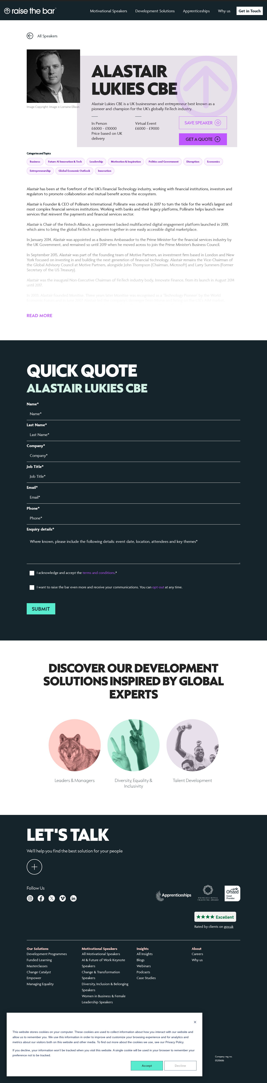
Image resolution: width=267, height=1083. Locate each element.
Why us (224, 10)
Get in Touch (250, 10)
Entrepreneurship (40, 171)
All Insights (145, 954)
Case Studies (146, 978)
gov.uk (228, 926)
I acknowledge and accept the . (77, 573)
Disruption (192, 161)
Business (35, 161)
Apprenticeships (196, 10)
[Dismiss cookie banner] (195, 1022)
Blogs (141, 960)
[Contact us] (34, 867)
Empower (34, 978)
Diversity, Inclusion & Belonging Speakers (105, 987)
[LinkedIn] (73, 899)
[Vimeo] (62, 899)
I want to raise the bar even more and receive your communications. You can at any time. (109, 587)
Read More (39, 315)
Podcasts (143, 972)
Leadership (96, 161)
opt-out (158, 587)
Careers (197, 954)
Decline (180, 1065)
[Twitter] (51, 899)
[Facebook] (41, 899)
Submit (41, 609)
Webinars (144, 966)
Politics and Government (164, 161)
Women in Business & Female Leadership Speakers (104, 999)
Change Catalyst (39, 972)
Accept (147, 1065)
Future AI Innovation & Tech (65, 161)
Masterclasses (37, 966)
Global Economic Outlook (74, 171)
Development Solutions (155, 10)
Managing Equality (40, 984)
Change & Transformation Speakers (101, 975)
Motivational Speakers (108, 10)
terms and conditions (99, 573)
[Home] (30, 10)
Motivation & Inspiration (126, 161)
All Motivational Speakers (101, 954)
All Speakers (47, 35)
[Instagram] (30, 899)
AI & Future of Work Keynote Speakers (103, 963)
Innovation (104, 171)
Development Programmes (47, 954)
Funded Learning (39, 960)
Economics (213, 161)
